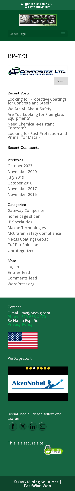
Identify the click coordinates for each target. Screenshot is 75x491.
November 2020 (22, 171)
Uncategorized (21, 250)
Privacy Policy (20, 324)
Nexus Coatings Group (28, 239)
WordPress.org (21, 284)
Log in (13, 266)
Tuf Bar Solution (23, 244)
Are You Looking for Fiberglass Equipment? (36, 116)
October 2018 (20, 183)
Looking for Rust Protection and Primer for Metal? (37, 135)
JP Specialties (20, 222)
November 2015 (22, 194)
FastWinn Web (37, 485)
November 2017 (22, 188)
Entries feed (19, 272)
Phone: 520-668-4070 (38, 4)
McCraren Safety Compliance (34, 233)
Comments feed (22, 278)
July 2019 (16, 177)
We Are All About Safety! (30, 108)
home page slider (24, 216)
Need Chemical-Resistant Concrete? (31, 126)
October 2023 (20, 165)
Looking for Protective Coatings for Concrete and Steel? (37, 101)
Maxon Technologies (27, 227)
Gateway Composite (26, 210)
